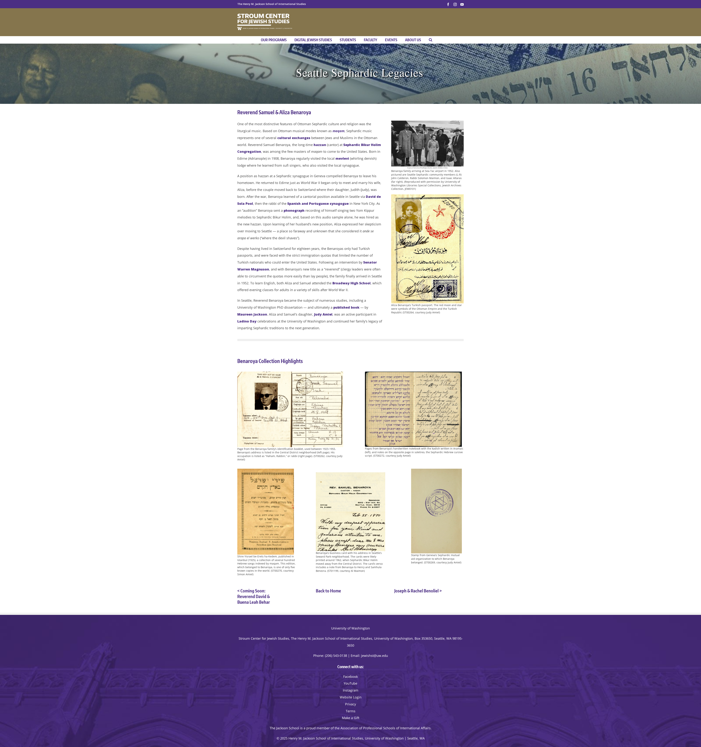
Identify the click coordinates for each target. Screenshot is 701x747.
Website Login (350, 697)
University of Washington (350, 628)
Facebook (350, 676)
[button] (430, 39)
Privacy (350, 704)
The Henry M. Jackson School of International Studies (271, 4)
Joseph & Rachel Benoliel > (418, 590)
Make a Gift (350, 718)
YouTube (350, 683)
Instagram (350, 690)
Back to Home (328, 590)
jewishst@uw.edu (374, 655)
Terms (350, 711)
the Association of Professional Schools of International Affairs (383, 728)
